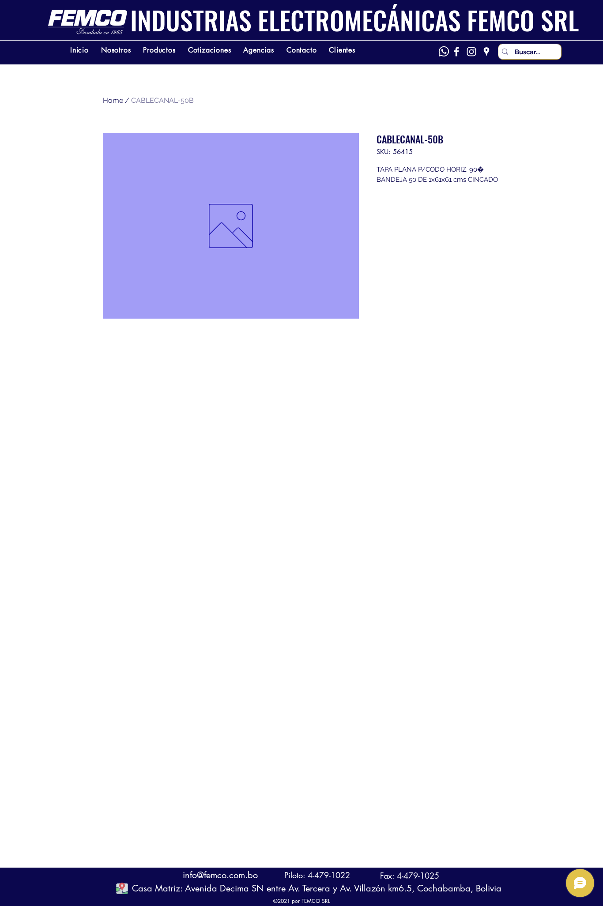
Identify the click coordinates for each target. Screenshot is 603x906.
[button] (122, 888)
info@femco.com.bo (220, 875)
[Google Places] (486, 51)
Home (113, 100)
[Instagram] (471, 51)
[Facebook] (456, 51)
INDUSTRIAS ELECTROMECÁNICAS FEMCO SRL (354, 20)
